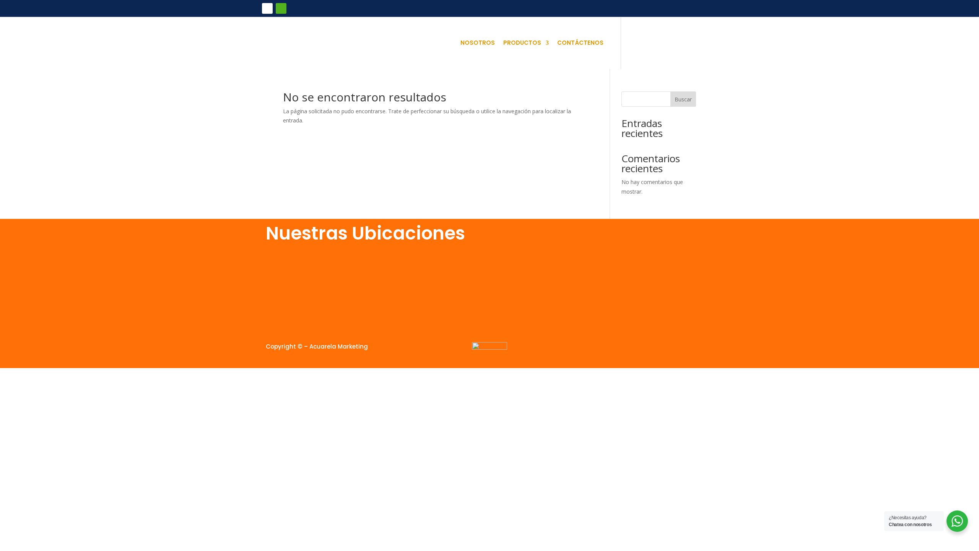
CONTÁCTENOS (580, 43)
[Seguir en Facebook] (267, 8)
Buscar (683, 99)
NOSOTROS (477, 43)
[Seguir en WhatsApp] (281, 8)
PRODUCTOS (522, 43)
